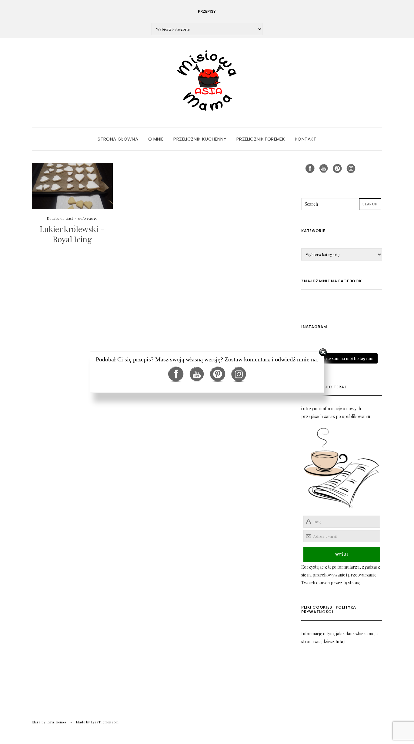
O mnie (155, 139)
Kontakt (305, 139)
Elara (36, 722)
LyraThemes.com (105, 722)
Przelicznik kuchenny (199, 139)
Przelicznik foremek (260, 139)
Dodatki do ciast (60, 218)
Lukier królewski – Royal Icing (72, 234)
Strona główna (118, 139)
